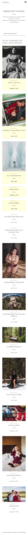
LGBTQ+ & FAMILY (14, 425)
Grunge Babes (14, 203)
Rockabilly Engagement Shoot (14, 130)
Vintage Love (14, 506)
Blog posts (14, 80)
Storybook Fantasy (14, 347)
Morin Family (14, 189)
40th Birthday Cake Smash (14, 216)
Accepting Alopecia (14, 475)
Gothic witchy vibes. (14, 394)
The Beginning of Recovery (14, 282)
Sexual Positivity (14, 82)
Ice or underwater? (14, 175)
